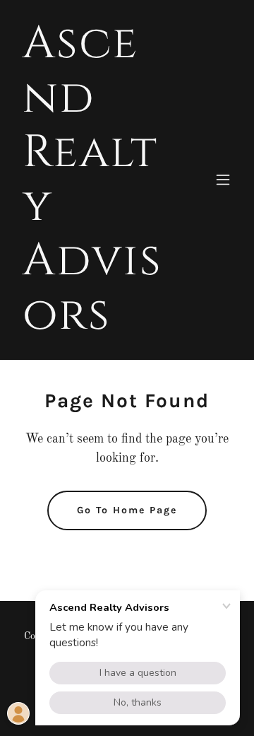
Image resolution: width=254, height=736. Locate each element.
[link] (94, 326)
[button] (223, 179)
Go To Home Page (127, 510)
